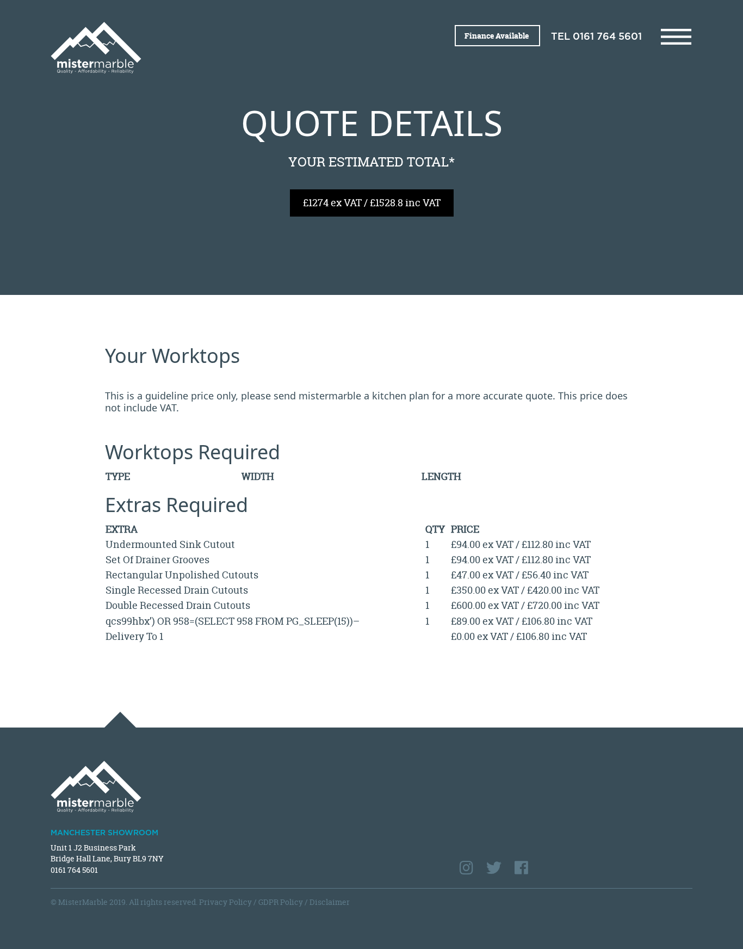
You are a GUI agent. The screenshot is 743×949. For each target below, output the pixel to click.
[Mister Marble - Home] (207, 47)
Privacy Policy (225, 902)
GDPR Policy (280, 902)
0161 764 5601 (607, 37)
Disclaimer (329, 902)
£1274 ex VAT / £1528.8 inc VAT (372, 202)
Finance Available (497, 35)
